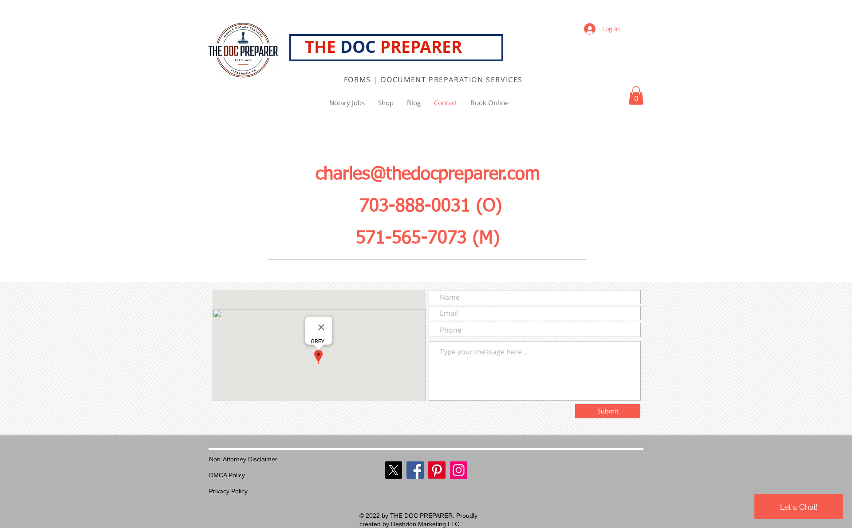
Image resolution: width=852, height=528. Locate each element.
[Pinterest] (437, 470)
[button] (636, 95)
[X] (393, 470)
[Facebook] (415, 470)
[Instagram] (458, 470)
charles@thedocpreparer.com (428, 174)
